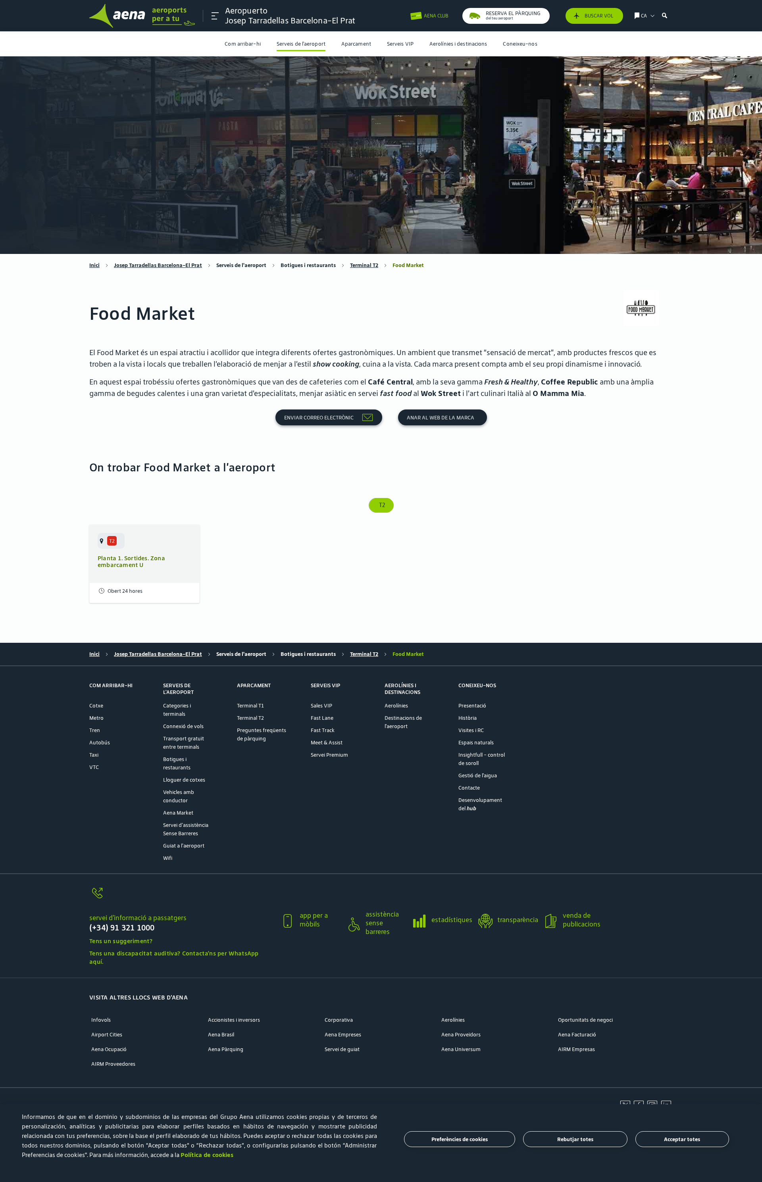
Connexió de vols (183, 726)
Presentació (472, 705)
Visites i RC (471, 730)
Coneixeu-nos (520, 43)
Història (467, 718)
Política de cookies (207, 1155)
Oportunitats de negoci (585, 1020)
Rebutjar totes (575, 1139)
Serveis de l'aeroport (301, 43)
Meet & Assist (327, 742)
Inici (94, 265)
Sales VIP (321, 705)
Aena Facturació (577, 1034)
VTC (94, 767)
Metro (96, 718)
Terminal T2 (364, 265)
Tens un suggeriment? (120, 941)
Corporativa (339, 1020)
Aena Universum (461, 1049)
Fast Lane (322, 718)
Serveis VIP (400, 43)
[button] (215, 15)
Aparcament (356, 43)
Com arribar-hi (242, 43)
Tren (94, 730)
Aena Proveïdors (461, 1034)
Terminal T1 (250, 705)
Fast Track (323, 730)
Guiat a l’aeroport (183, 845)
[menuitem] (242, 43)
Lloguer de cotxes (184, 779)
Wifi (167, 858)
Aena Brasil (221, 1034)
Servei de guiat (342, 1049)
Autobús (99, 742)
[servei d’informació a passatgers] (181, 897)
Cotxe (96, 705)
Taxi (93, 754)
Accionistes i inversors (234, 1020)
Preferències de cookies (459, 1139)
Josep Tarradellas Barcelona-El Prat (158, 265)
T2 (381, 505)
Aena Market (178, 812)
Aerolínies (396, 705)
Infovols (101, 1020)
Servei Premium (329, 754)
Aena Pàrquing (225, 1049)
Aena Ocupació (109, 1049)
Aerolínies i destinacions (458, 43)
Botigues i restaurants (308, 265)
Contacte (469, 787)
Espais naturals (476, 742)
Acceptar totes (682, 1139)
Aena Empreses (343, 1034)
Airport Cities (106, 1034)
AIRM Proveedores (113, 1064)
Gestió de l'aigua (477, 775)
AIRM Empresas (576, 1049)
